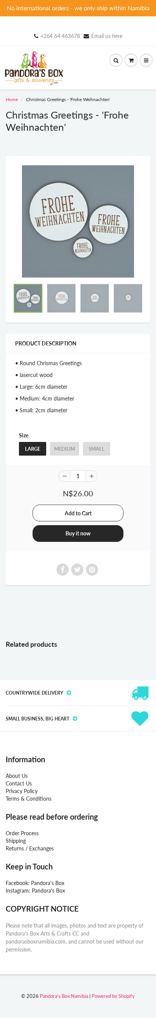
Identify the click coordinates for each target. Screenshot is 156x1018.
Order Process (22, 833)
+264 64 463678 (60, 36)
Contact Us (19, 783)
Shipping (16, 841)
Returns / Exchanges (30, 848)
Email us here (106, 36)
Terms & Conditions (28, 798)
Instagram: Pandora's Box (35, 890)
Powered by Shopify (113, 996)
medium (64, 449)
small (97, 449)
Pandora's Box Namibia (64, 996)
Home (12, 99)
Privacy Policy (21, 791)
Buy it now (78, 533)
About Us (17, 776)
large (32, 449)
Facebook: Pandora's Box (35, 883)
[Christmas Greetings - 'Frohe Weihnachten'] (78, 222)
